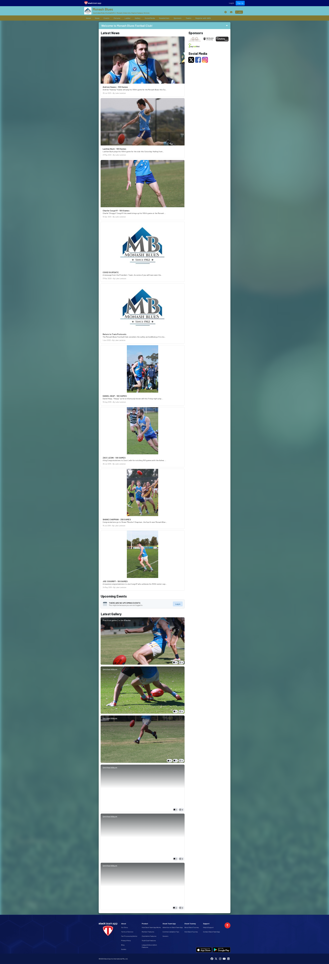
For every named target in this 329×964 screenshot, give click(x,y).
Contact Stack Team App (211, 932)
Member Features (148, 932)
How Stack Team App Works (151, 927)
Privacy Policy (126, 940)
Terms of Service (127, 932)
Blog (122, 945)
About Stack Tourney (191, 927)
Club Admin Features (149, 936)
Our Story (124, 927)
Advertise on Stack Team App (173, 927)
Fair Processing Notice (129, 936)
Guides (123, 949)
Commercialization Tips (171, 932)
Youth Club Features (149, 940)
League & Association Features (149, 946)
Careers (165, 936)
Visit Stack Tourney (191, 932)
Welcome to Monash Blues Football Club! (127, 25)
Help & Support (208, 927)
